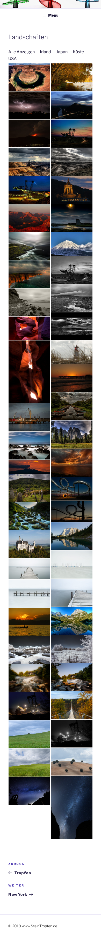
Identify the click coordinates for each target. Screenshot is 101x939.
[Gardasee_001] (71, 649)
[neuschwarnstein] (29, 544)
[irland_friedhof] (29, 488)
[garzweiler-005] (71, 270)
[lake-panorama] (71, 326)
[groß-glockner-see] (71, 536)
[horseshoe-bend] (29, 77)
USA (12, 58)
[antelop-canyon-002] (29, 371)
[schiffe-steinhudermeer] (71, 564)
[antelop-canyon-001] (29, 328)
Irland (45, 51)
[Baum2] (29, 762)
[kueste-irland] (71, 298)
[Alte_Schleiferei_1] (71, 677)
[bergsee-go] (71, 621)
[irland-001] (71, 218)
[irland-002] (29, 246)
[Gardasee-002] (29, 650)
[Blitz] (29, 105)
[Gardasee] (29, 622)
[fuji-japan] (71, 244)
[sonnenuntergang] (71, 378)
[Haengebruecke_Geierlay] (71, 705)
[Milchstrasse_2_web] (29, 791)
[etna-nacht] (29, 467)
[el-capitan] (71, 434)
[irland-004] (29, 274)
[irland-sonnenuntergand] (71, 463)
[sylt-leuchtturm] (71, 352)
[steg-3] (71, 593)
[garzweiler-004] (71, 162)
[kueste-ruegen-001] (29, 302)
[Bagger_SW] (71, 733)
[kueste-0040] (29, 445)
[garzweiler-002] (71, 134)
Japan (62, 51)
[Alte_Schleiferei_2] (29, 678)
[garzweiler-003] (29, 162)
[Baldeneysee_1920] (71, 77)
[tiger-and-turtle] (71, 489)
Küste (78, 51)
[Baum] (29, 734)
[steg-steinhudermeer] (29, 569)
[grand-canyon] (29, 218)
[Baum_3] (71, 762)
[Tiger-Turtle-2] (71, 511)
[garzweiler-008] (29, 190)
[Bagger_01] (29, 706)
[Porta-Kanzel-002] (71, 105)
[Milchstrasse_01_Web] (71, 807)
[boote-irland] (71, 406)
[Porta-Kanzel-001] (71, 190)
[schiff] (29, 417)
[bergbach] (29, 516)
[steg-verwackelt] (29, 593)
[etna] (29, 133)
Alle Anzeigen (21, 51)
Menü (53, 15)
